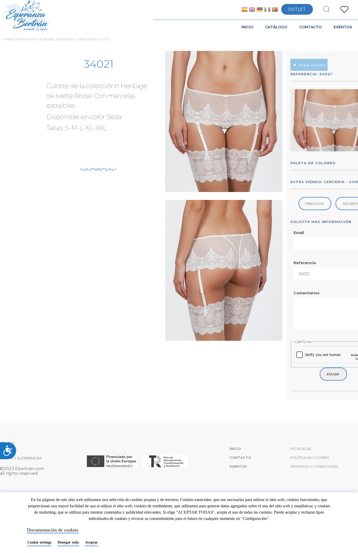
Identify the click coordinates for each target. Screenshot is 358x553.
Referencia (305, 262)
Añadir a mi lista (312, 65)
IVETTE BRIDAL (42, 39)
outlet (297, 9)
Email (299, 232)
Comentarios (306, 293)
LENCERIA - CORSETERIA (77, 39)
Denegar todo (68, 542)
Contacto (310, 27)
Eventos (343, 27)
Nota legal (301, 448)
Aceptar (91, 542)
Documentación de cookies (52, 530)
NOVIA (22, 39)
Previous (315, 203)
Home (9, 39)
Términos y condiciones (314, 466)
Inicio (247, 27)
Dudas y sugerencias (21, 458)
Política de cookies (309, 457)
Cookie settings (39, 542)
